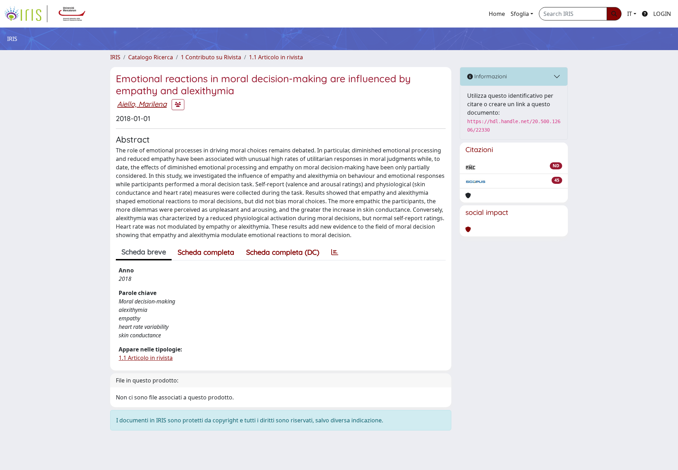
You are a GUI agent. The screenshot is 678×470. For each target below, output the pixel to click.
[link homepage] (25, 13)
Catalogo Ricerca (150, 57)
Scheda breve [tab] (143, 251)
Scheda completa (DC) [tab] (282, 252)
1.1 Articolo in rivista (276, 57)
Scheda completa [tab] (206, 252)
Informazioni (490, 76)
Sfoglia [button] (520, 14)
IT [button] (629, 14)
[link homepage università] (72, 13)
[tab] (334, 252)
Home (497, 14)
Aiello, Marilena (142, 104)
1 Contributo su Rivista (211, 57)
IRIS (115, 57)
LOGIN (662, 14)
